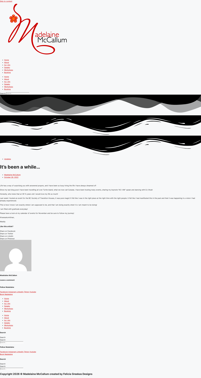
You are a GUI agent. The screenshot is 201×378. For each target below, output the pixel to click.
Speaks (7, 67)
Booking (7, 72)
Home (6, 60)
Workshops (8, 70)
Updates (7, 159)
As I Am (7, 65)
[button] (100, 231)
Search (2, 93)
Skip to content (6, 1)
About (6, 62)
